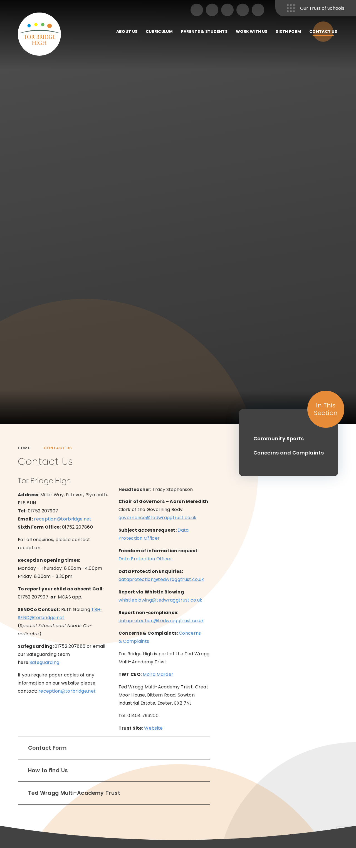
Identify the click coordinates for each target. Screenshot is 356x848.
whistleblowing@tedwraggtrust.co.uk (160, 600)
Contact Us (58, 448)
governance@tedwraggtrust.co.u (156, 517)
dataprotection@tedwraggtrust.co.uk (161, 579)
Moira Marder (158, 674)
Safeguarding (44, 662)
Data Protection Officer (146, 559)
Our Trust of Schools (322, 8)
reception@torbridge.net (62, 519)
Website (153, 728)
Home (24, 448)
